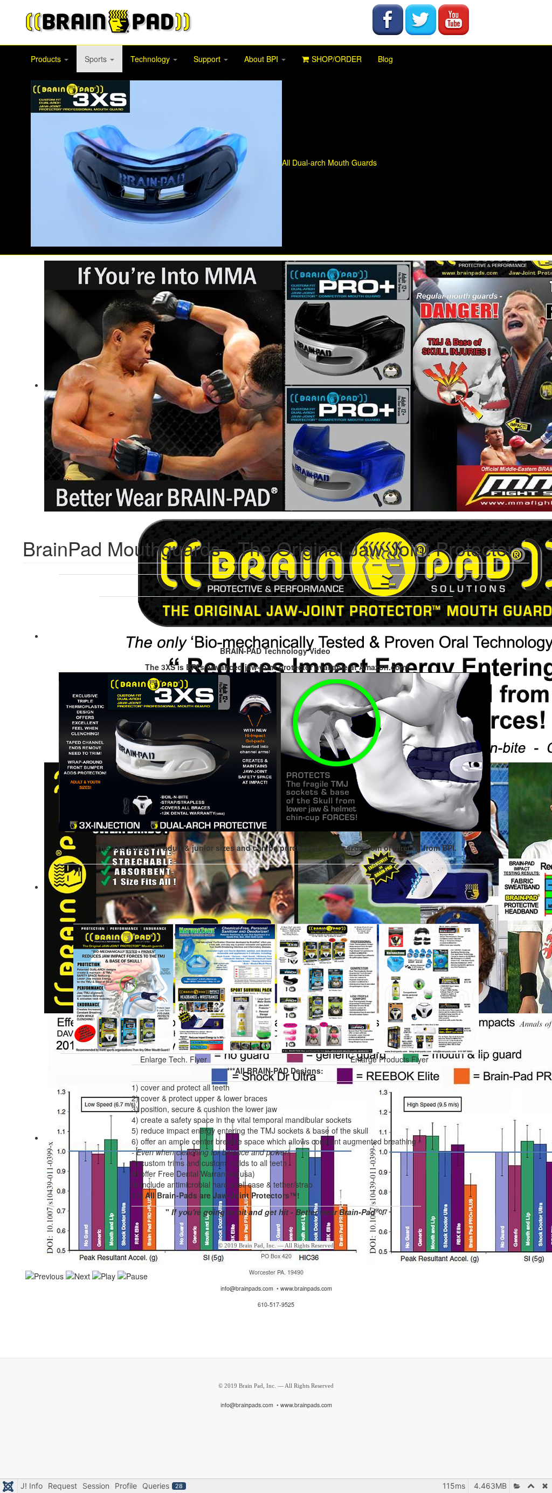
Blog (385, 58)
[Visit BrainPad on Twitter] (420, 18)
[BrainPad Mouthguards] (108, 21)
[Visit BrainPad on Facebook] (387, 18)
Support (208, 58)
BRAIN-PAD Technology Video (275, 650)
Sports (97, 58)
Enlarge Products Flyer (389, 1059)
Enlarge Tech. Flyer (173, 1059)
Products (47, 58)
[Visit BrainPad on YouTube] (453, 18)
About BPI (262, 58)
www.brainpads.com (306, 1288)
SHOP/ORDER (337, 58)
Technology (151, 58)
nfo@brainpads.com (247, 1288)
